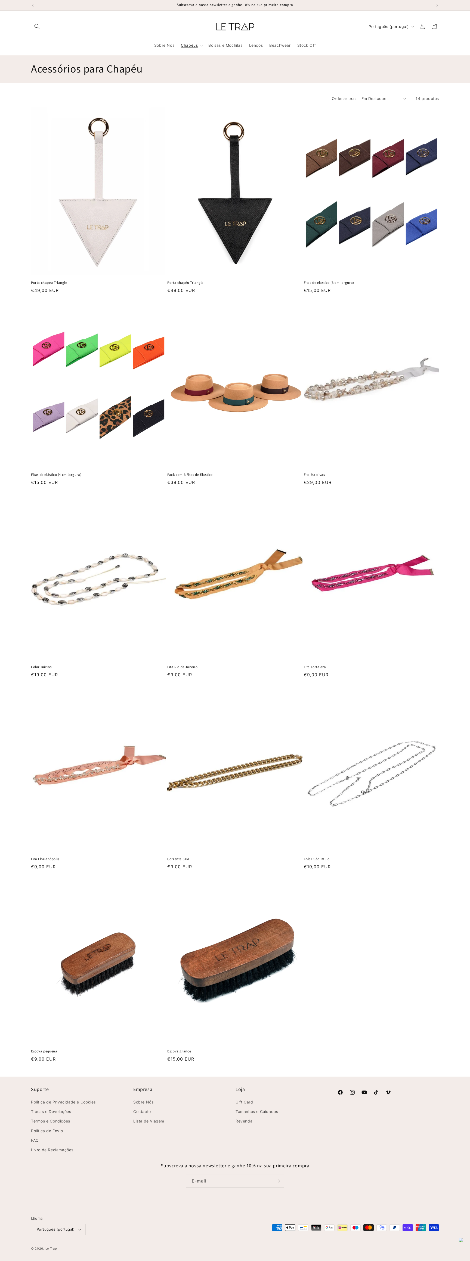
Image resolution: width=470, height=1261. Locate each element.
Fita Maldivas (314, 475)
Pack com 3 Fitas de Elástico (190, 475)
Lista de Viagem (148, 1121)
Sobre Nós (143, 1102)
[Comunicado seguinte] (437, 5)
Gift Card (244, 1102)
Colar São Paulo (317, 859)
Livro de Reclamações (52, 1149)
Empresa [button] (142, 1089)
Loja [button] (240, 1089)
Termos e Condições (50, 1121)
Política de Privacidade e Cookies (63, 1102)
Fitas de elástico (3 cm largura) (329, 283)
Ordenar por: (344, 98)
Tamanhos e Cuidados (257, 1111)
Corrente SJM (178, 859)
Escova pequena (44, 1051)
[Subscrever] (278, 1181)
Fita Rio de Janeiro (182, 667)
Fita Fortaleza (315, 667)
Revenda (244, 1121)
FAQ (35, 1140)
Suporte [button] (40, 1089)
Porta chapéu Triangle (49, 283)
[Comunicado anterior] (33, 5)
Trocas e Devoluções (51, 1111)
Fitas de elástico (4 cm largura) (56, 475)
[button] (37, 26)
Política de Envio (47, 1130)
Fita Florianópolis (45, 859)
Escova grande (179, 1051)
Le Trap (51, 1248)
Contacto (142, 1111)
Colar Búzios (41, 667)
